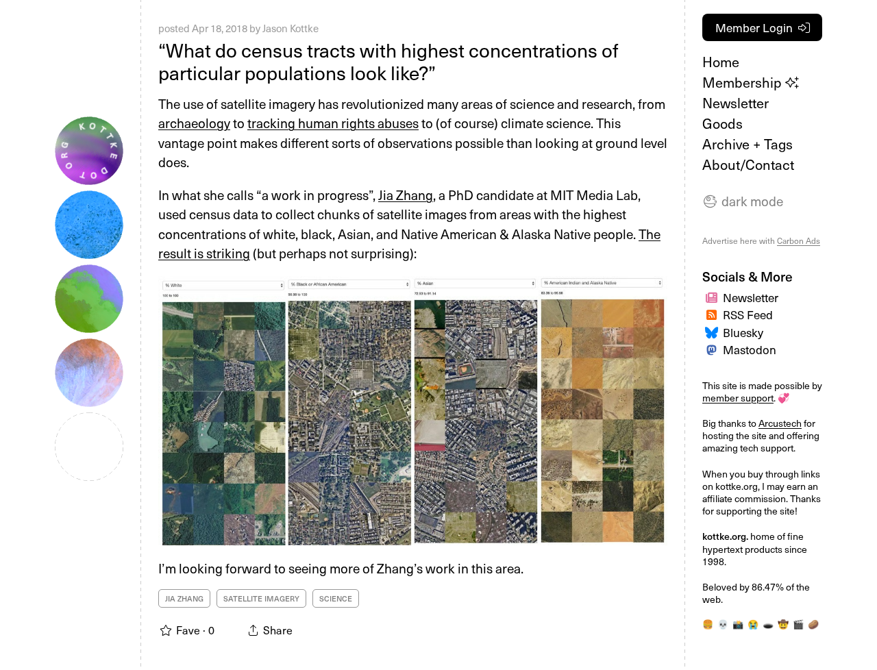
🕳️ (768, 624)
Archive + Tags (747, 143)
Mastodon (749, 349)
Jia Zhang (405, 194)
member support (738, 397)
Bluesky (743, 332)
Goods (722, 123)
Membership (743, 82)
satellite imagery (261, 598)
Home (720, 61)
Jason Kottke (290, 28)
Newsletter (735, 102)
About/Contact (748, 164)
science (335, 598)
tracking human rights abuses (333, 123)
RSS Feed (748, 314)
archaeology (194, 123)
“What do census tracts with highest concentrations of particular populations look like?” (388, 61)
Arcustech (780, 423)
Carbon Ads (798, 240)
